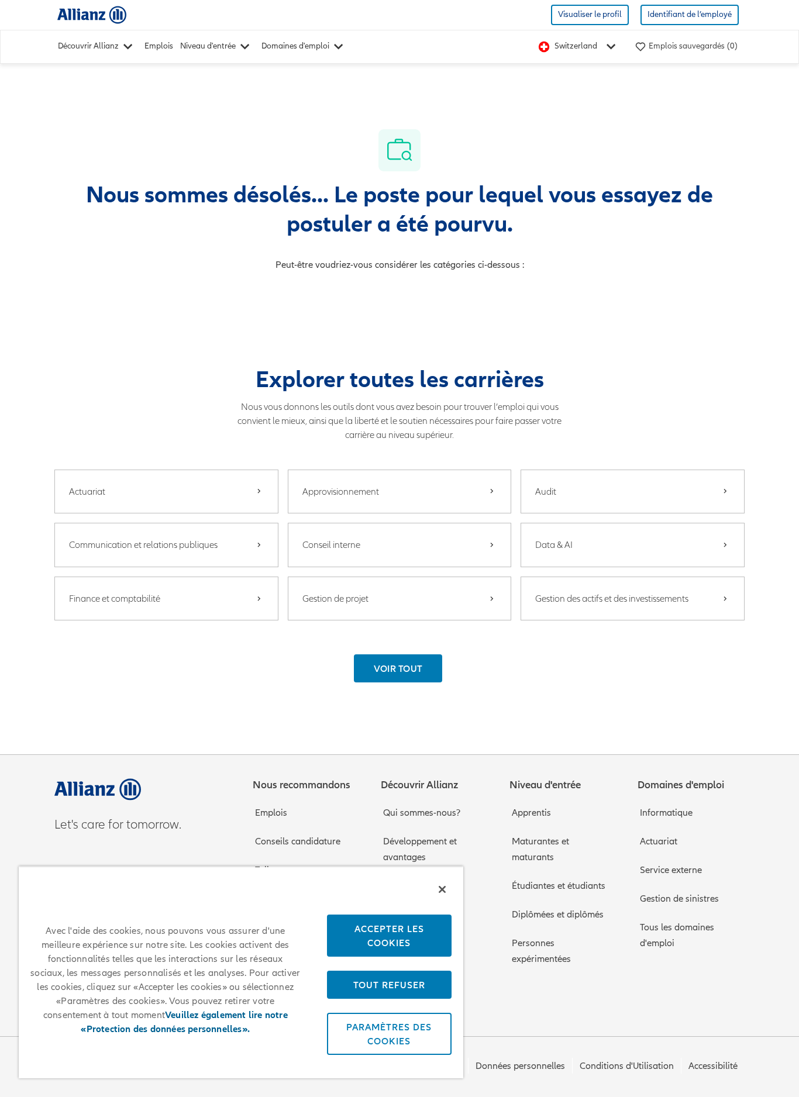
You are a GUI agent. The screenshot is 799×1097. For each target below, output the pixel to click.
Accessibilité (713, 1066)
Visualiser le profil (590, 14)
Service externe (671, 870)
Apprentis (531, 813)
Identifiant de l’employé (690, 14)
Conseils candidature (297, 841)
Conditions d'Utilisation (627, 1066)
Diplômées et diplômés (558, 914)
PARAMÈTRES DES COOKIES (389, 1034)
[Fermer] (442, 889)
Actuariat (658, 841)
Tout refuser (389, 984)
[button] (398, 668)
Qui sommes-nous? (421, 813)
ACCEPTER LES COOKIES (389, 935)
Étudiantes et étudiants (558, 886)
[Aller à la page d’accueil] (91, 14)
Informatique (666, 813)
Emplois (158, 46)
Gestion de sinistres (679, 899)
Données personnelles (520, 1066)
